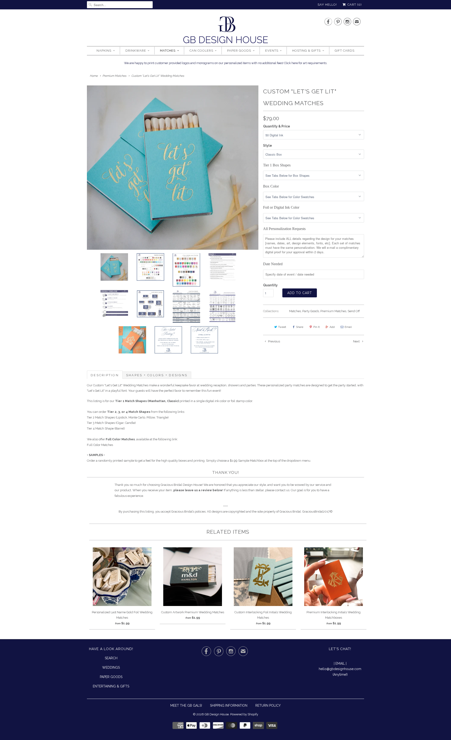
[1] (172, 167)
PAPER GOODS (111, 677)
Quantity (270, 285)
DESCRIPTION (105, 375)
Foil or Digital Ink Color (281, 207)
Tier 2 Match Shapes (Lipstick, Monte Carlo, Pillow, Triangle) (128, 417)
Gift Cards (344, 50)
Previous (273, 341)
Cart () (354, 4)
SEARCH (111, 658)
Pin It (316, 327)
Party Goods (310, 311)
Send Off (354, 311)
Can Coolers (201, 50)
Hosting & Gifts (306, 50)
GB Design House (217, 714)
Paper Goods (239, 50)
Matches (167, 50)
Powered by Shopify (244, 714)
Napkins (104, 50)
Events (271, 50)
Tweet (282, 327)
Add (332, 327)
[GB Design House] (225, 31)
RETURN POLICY (268, 705)
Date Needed (273, 264)
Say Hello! (327, 4)
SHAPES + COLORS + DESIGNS (156, 375)
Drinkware (135, 50)
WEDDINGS (111, 667)
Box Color (271, 186)
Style (267, 145)
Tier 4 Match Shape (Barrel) (106, 428)
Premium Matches (333, 311)
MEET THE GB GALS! (186, 705)
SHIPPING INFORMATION (228, 705)
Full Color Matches (100, 445)
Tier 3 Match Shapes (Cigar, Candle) (111, 423)
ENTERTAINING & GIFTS (111, 686)
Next (356, 341)
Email (348, 327)
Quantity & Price (276, 126)
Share (299, 327)
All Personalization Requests (284, 229)
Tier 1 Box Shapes (277, 165)
